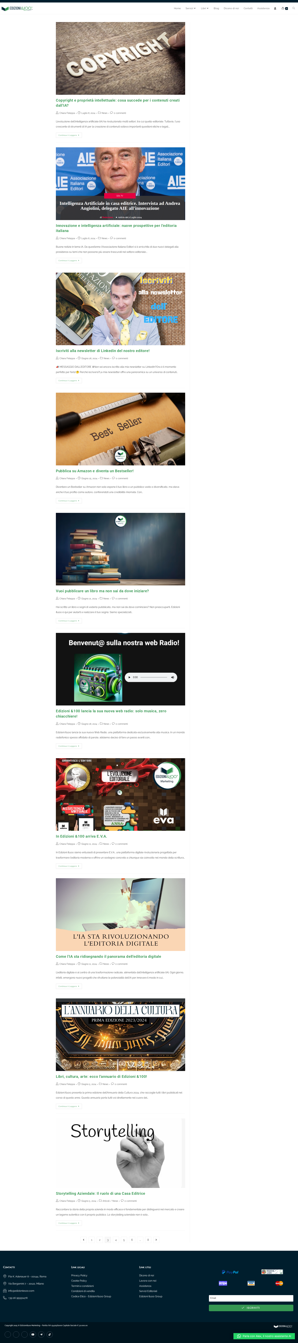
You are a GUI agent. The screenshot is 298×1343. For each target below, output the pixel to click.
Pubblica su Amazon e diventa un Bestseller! (95, 471)
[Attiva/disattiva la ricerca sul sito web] (293, 8)
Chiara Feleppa (67, 113)
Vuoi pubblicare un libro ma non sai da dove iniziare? (102, 591)
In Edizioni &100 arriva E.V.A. (81, 836)
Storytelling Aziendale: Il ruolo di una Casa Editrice (100, 1193)
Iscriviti (253, 1307)
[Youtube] (33, 1334)
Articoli (106, 1201)
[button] (264, 1336)
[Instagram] (16, 1334)
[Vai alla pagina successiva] (156, 1240)
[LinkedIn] (24, 1334)
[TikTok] (50, 1334)
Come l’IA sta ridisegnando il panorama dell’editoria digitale (108, 956)
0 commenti (120, 113)
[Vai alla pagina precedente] (84, 1240)
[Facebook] (8, 1334)
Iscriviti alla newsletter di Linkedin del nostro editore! (102, 351)
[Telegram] (41, 1334)
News (104, 113)
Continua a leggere (70, 134)
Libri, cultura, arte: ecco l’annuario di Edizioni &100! (101, 1076)
